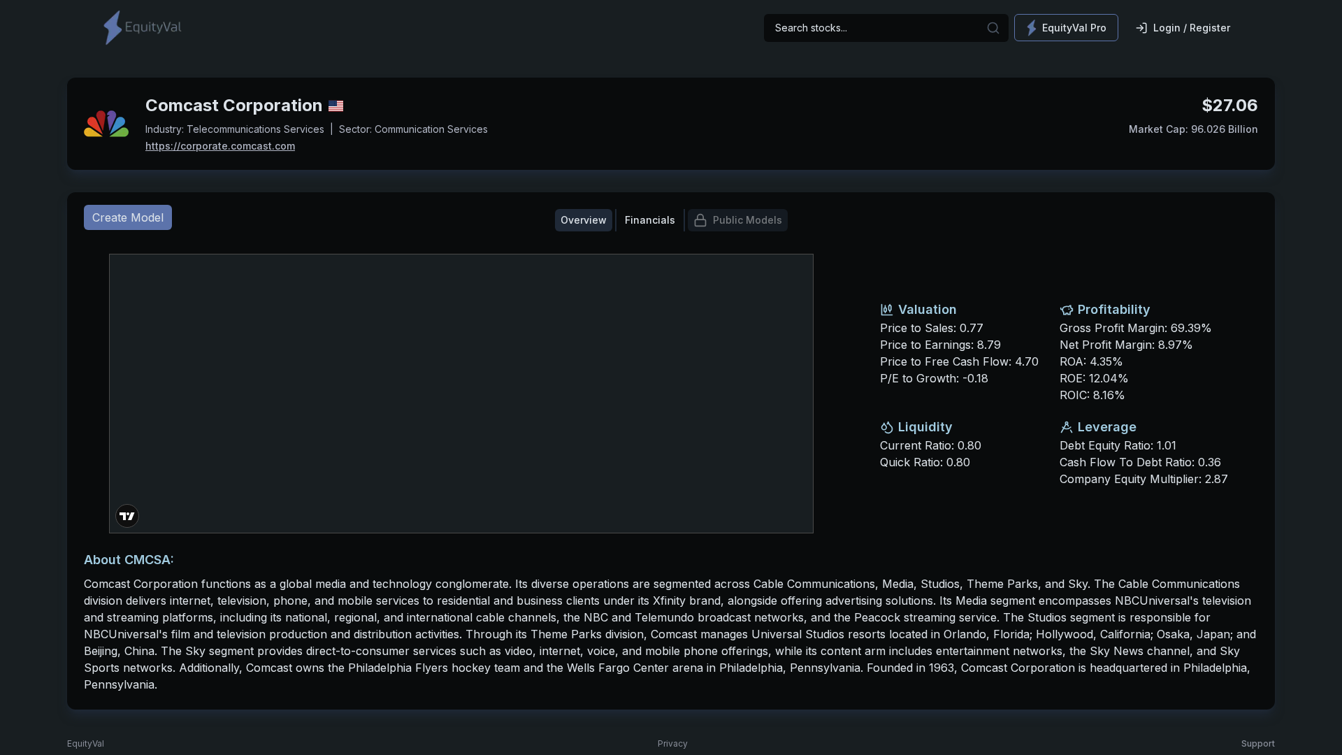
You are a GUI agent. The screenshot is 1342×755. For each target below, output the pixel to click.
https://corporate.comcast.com (220, 146)
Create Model (128, 217)
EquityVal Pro (1074, 28)
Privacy (673, 743)
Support (1258, 743)
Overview (584, 220)
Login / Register (1191, 28)
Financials (650, 220)
